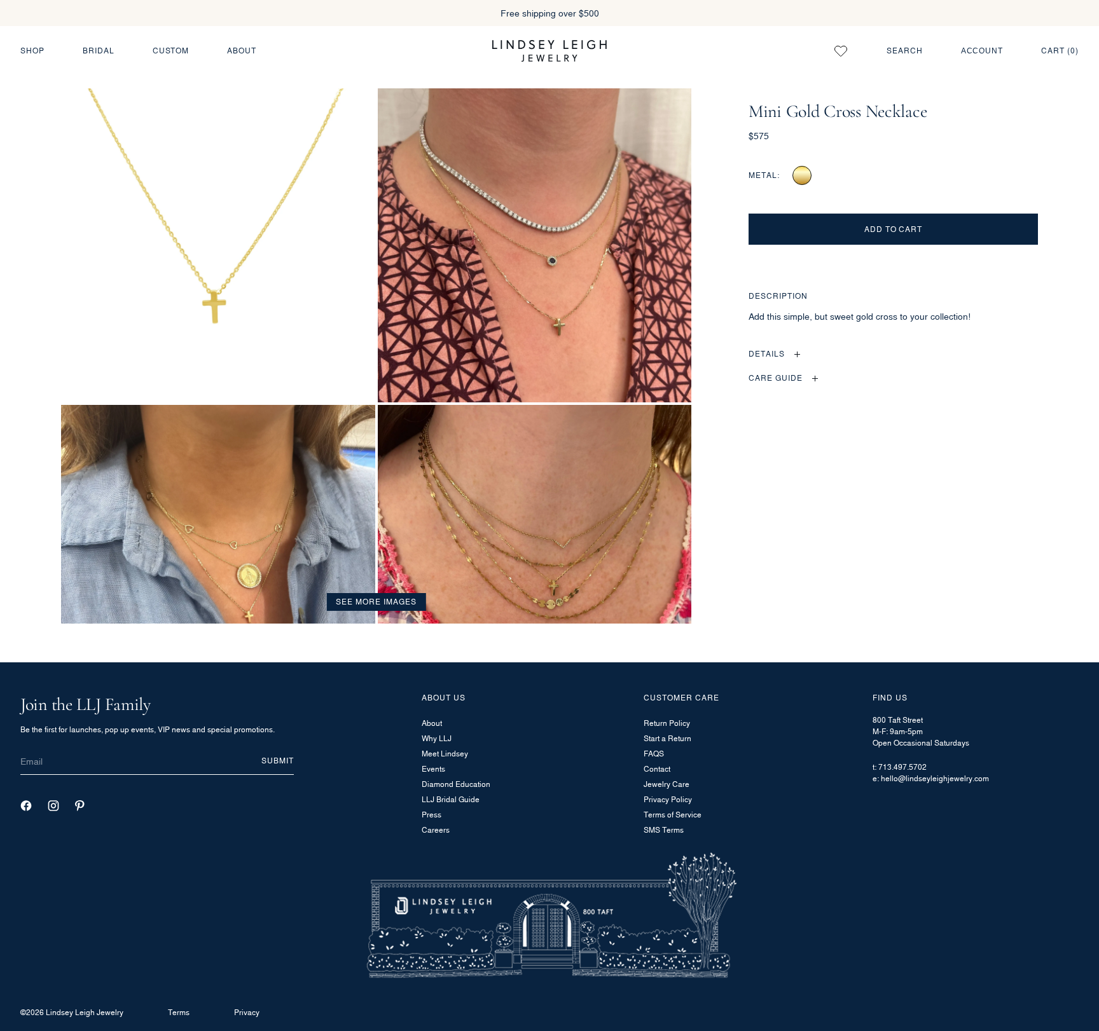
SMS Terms (664, 830)
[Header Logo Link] (549, 50)
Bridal (98, 50)
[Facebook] (26, 805)
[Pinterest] (80, 805)
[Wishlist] (840, 50)
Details (767, 353)
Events (433, 769)
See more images (376, 601)
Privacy (246, 1012)
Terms (179, 1012)
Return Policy (667, 723)
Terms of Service (673, 814)
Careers (436, 830)
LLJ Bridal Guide (451, 799)
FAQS (654, 753)
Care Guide (776, 378)
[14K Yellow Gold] (802, 175)
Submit (277, 760)
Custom (171, 50)
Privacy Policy (668, 799)
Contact (657, 769)
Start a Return (667, 738)
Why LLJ (437, 738)
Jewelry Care (666, 784)
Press (431, 814)
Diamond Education (456, 784)
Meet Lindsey (445, 753)
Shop (32, 50)
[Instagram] (53, 805)
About (241, 50)
